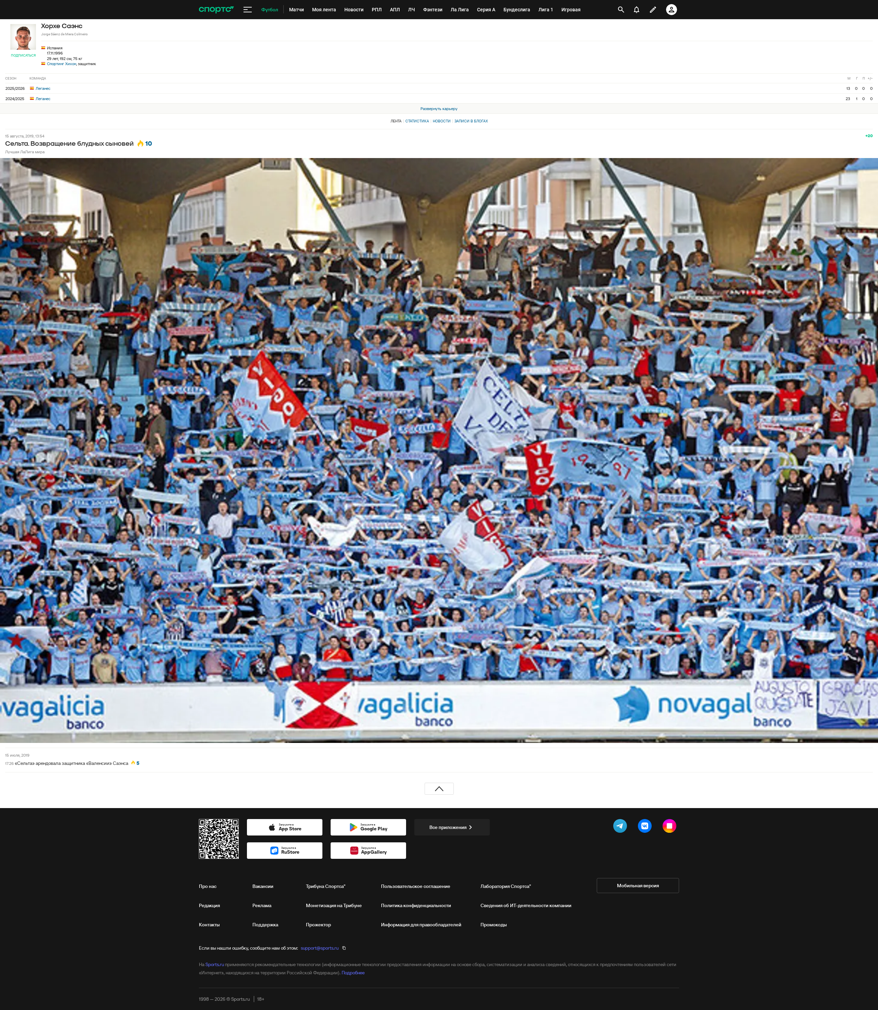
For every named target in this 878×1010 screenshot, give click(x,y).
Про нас (207, 886)
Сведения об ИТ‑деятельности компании (525, 905)
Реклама (261, 905)
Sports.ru (214, 964)
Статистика (417, 121)
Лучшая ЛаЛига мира (25, 151)
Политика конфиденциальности (416, 905)
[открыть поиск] (621, 9)
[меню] (247, 9)
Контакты (209, 925)
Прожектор (318, 925)
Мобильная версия (638, 885)
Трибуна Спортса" (325, 886)
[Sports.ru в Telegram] (621, 827)
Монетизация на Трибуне (334, 905)
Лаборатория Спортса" (505, 886)
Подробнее (353, 973)
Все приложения (447, 827)
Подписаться (23, 55)
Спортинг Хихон (61, 63)
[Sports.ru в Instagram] (671, 827)
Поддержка (265, 925)
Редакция (209, 905)
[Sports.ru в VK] (646, 827)
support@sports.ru (320, 948)
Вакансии (262, 886)
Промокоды (493, 925)
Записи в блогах (471, 121)
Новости (442, 121)
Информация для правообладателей (421, 925)
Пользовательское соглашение (415, 886)
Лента (396, 121)
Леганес (42, 88)
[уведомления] (636, 9)
